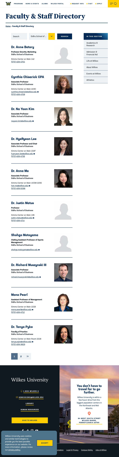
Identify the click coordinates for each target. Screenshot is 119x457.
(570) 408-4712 (18, 312)
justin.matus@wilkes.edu (22, 217)
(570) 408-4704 (18, 62)
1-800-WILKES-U (31, 391)
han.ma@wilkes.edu (20, 185)
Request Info (78, 4)
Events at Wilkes (93, 73)
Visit (90, 4)
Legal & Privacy (72, 450)
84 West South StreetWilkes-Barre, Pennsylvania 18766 (89, 420)
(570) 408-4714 (18, 220)
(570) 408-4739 (18, 156)
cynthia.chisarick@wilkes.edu (25, 91)
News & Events (32, 4)
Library (30, 403)
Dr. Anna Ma (20, 171)
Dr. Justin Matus (22, 203)
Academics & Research (92, 44)
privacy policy (14, 450)
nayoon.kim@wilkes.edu (22, 121)
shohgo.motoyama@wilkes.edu (25, 249)
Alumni (45, 4)
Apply (99, 4)
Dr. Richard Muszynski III (28, 265)
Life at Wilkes (92, 61)
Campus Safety (87, 450)
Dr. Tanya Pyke (22, 327)
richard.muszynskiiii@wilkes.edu (26, 277)
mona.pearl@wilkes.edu (22, 309)
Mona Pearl (19, 295)
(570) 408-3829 (18, 344)
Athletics (90, 80)
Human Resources (30, 410)
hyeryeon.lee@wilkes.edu (23, 153)
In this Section (94, 36)
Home (8, 26)
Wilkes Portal (57, 4)
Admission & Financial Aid (92, 53)
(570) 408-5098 (18, 188)
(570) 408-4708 (18, 94)
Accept (44, 443)
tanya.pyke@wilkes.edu (22, 341)
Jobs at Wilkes (101, 450)
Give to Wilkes (29, 420)
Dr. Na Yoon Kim (22, 109)
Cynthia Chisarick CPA (27, 77)
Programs (18, 4)
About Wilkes (92, 67)
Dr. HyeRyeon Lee (23, 139)
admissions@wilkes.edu (31, 397)
